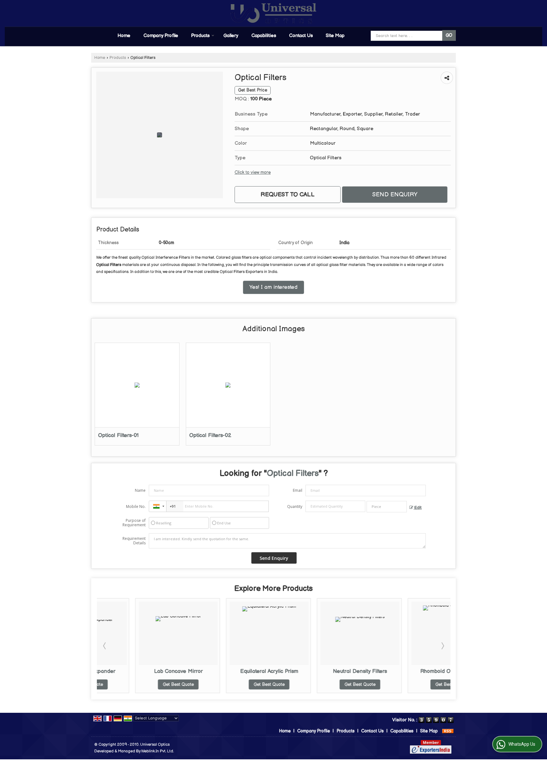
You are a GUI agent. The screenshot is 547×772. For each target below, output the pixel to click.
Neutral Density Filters (321, 671)
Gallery (230, 36)
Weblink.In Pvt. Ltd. (157, 751)
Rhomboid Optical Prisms (412, 671)
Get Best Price (252, 90)
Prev (105, 646)
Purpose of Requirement (134, 522)
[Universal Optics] (273, 13)
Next (442, 646)
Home (123, 36)
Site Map (335, 36)
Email (297, 490)
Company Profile (160, 36)
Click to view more (253, 172)
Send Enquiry (394, 194)
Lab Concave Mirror (140, 671)
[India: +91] (158, 506)
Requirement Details (134, 540)
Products (200, 36)
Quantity (294, 506)
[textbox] (387, 506)
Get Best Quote (139, 684)
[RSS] (448, 731)
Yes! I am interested (273, 287)
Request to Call (288, 194)
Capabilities (263, 36)
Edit (417, 507)
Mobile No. (136, 506)
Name (140, 490)
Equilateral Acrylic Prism (231, 671)
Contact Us (301, 36)
